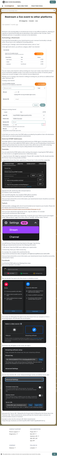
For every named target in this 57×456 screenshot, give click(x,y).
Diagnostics (12, 434)
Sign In (53, 2)
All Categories (23, 21)
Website (11, 448)
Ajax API (32, 440)
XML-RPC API (33, 438)
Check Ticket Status (37, 6)
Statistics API (33, 436)
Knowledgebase (9, 6)
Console (31, 21)
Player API (33, 432)
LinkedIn (32, 448)
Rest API (32, 434)
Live (36, 21)
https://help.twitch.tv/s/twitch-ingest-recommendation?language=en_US (21, 209)
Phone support (13, 432)
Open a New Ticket (22, 6)
